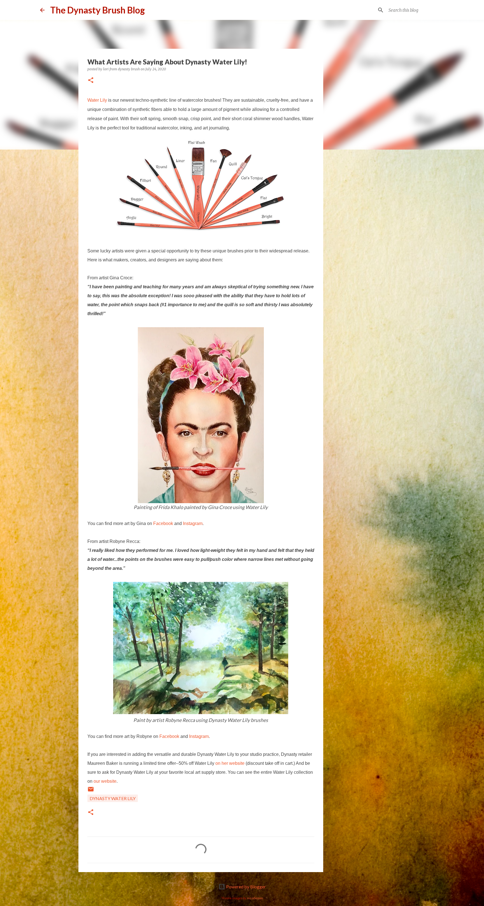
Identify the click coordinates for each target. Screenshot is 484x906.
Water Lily (97, 100)
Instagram (193, 523)
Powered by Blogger (245, 886)
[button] (90, 80)
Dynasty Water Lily (113, 798)
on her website (230, 763)
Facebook (163, 523)
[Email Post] (90, 790)
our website (105, 781)
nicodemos (255, 898)
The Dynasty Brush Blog (97, 9)
